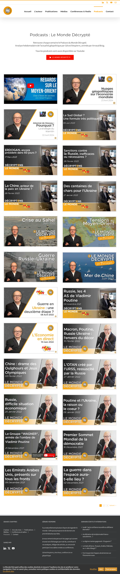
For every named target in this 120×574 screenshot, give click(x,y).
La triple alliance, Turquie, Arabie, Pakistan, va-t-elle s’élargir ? (98, 547)
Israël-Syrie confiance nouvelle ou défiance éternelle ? (98, 528)
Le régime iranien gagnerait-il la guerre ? (97, 541)
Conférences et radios (19, 532)
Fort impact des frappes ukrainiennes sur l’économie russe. (97, 554)
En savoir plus (8, 571)
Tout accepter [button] (111, 569)
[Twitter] (9, 548)
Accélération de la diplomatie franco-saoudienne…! (96, 535)
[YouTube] (13, 548)
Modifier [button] (93, 569)
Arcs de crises (16, 530)
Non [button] (101, 569)
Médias (6, 532)
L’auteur (6, 530)
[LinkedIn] (5, 548)
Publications (28, 530)
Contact (15, 534)
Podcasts (7, 534)
